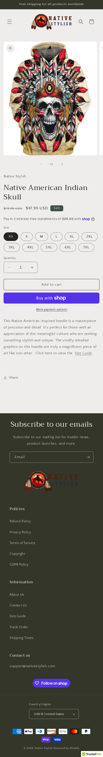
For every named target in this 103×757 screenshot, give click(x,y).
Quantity (10, 258)
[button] (9, 21)
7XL (86, 247)
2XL (89, 237)
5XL (49, 247)
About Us (17, 595)
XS (11, 237)
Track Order (19, 627)
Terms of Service (22, 543)
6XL (68, 247)
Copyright (17, 554)
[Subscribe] (88, 457)
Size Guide (83, 353)
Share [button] (13, 378)
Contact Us (18, 605)
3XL (12, 247)
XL (72, 237)
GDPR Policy (19, 564)
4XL (30, 247)
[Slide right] (62, 164)
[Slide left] (41, 164)
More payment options (51, 309)
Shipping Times (21, 638)
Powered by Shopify (66, 748)
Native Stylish (44, 748)
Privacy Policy (20, 532)
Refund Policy (20, 521)
